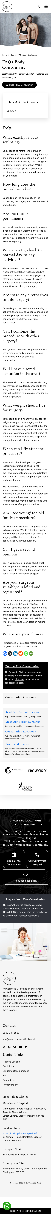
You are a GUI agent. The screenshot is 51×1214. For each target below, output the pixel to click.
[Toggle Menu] (46, 6)
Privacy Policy (10, 1084)
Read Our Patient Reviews (22, 712)
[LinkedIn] (15, 653)
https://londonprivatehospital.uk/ (20, 1133)
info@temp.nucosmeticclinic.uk (19, 1039)
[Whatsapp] (7, 1205)
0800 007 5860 (11, 1032)
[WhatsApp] (26, 653)
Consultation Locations (20, 731)
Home (4, 55)
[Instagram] (4, 1047)
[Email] (31, 653)
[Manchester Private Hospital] (9, 978)
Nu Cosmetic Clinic (33, 1183)
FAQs (13, 110)
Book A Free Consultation (25, 1211)
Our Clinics (8, 1066)
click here (19, 679)
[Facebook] (5, 653)
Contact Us (9, 1080)
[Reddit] (20, 653)
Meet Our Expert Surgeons (22, 722)
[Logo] (7, 6)
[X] (10, 653)
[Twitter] (14, 1047)
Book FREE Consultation (21, 85)
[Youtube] (20, 1047)
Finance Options (11, 1061)
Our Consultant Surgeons (16, 1071)
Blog (12, 55)
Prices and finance (17, 744)
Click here (10, 841)
